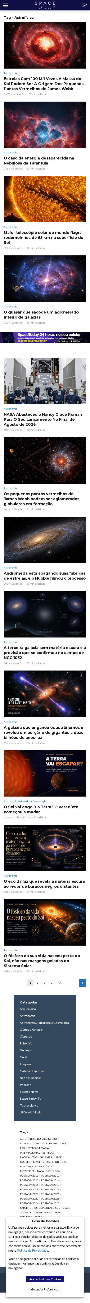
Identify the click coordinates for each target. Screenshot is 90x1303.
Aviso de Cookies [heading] (45, 1221)
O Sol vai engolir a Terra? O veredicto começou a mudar (41, 809)
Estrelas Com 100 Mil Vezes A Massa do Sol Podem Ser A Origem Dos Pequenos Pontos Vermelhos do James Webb (44, 83)
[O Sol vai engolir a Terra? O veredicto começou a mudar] (45, 773)
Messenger (27, 1171)
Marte (32, 1166)
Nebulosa (53, 1171)
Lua (22, 1166)
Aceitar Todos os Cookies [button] (45, 1279)
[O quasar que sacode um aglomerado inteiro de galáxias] (45, 278)
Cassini (24, 1143)
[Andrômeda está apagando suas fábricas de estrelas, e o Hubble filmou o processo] (45, 540)
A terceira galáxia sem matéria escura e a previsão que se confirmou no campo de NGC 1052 (45, 652)
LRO (64, 1161)
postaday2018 (29, 1189)
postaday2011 (29, 1175)
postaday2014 (50, 1180)
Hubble (25, 1161)
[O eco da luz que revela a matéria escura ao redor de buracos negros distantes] (45, 848)
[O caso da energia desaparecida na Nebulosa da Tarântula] (45, 125)
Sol (57, 1207)
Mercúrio (45, 1166)
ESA (64, 1143)
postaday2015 (29, 1184)
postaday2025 (50, 1203)
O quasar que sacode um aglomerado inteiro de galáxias (41, 315)
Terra (57, 1212)
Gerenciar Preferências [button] (45, 1289)
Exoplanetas (28, 1157)
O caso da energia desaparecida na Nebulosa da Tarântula (39, 161)
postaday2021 (50, 1194)
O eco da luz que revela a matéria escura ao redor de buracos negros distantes (44, 884)
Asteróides (27, 1138)
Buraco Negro (47, 1138)
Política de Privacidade (32, 1250)
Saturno (26, 1207)
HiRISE (58, 1157)
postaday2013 (29, 1180)
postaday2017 (50, 1184)
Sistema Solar (43, 1207)
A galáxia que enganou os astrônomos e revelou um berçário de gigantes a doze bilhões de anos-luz (44, 732)
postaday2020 (29, 1194)
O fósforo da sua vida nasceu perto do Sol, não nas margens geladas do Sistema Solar (42, 961)
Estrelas (48, 1152)
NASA (40, 1171)
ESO (22, 1148)
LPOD (55, 1161)
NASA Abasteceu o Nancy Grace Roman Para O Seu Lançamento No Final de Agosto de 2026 (43, 419)
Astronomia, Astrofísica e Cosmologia (25, 801)
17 (59, 982)
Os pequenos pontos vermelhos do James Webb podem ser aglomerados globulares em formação (41, 499)
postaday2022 (29, 1198)
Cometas (38, 1143)
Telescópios (42, 1212)
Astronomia (10, 73)
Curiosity (52, 1143)
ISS (48, 1161)
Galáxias (46, 1157)
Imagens (38, 1161)
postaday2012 (50, 1175)
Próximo (82, 983)
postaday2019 (50, 1189)
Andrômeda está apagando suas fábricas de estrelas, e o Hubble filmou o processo (45, 576)
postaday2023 (50, 1198)
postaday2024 (29, 1203)
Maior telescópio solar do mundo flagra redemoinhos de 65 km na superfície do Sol (43, 237)
